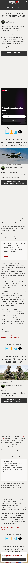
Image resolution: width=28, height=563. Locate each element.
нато (3, 335)
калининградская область (11, 337)
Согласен (14, 560)
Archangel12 (3, 164)
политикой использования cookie (13, 555)
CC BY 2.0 (8, 164)
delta (4, 527)
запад (4, 340)
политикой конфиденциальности (10, 556)
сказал (6, 256)
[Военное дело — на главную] (14, 2)
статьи (18, 7)
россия (9, 335)
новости (10, 7)
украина (19, 527)
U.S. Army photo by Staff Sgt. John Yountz (9, 381)
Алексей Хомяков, (16, 167)
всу (8, 527)
